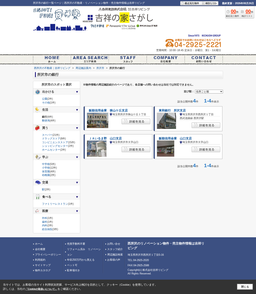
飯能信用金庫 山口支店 (175, 138)
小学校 (46, 167)
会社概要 (40, 249)
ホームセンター (51, 149)
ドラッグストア (51, 138)
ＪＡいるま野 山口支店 (105, 138)
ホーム (39, 243)
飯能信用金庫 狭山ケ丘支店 (108, 110)
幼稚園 (46, 175)
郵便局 (46, 120)
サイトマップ (43, 265)
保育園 (46, 171)
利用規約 (40, 259)
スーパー (47, 134)
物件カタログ (43, 270)
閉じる (245, 286)
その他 (46, 102)
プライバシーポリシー (48, 254)
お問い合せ (113, 243)
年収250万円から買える (81, 259)
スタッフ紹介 (115, 249)
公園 (44, 98)
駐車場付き (73, 270)
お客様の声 (113, 259)
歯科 (44, 221)
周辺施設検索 (115, 254)
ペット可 (72, 265)
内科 (44, 225)
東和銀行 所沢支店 (172, 110)
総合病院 (47, 229)
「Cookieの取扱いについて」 (41, 289)
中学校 (46, 164)
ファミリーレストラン (55, 203)
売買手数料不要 (76, 243)
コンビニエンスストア (55, 142)
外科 (44, 218)
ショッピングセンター (55, 145)
